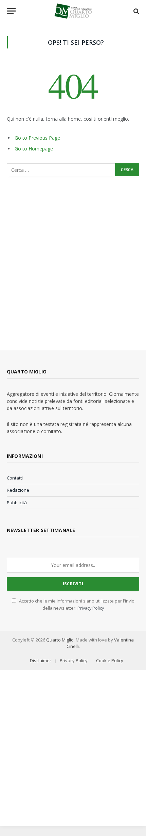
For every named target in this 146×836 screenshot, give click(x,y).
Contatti (15, 478)
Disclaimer (40, 660)
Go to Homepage (34, 148)
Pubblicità (17, 502)
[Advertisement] (73, 263)
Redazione (18, 490)
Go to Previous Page (37, 138)
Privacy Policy (90, 608)
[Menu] (11, 11)
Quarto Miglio (60, 640)
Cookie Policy (109, 660)
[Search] (135, 11)
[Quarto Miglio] (72, 11)
